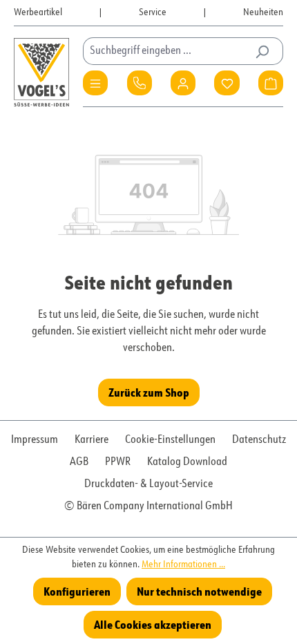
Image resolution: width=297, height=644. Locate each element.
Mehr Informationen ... (183, 564)
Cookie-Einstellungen (170, 440)
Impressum (34, 440)
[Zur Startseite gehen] (41, 72)
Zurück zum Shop (148, 392)
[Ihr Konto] (183, 82)
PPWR (118, 462)
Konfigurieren (77, 591)
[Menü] (95, 82)
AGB (79, 462)
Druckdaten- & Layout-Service (148, 484)
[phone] (139, 82)
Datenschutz (259, 440)
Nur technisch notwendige (199, 591)
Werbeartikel (38, 12)
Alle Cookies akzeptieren (152, 624)
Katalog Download (187, 462)
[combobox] (167, 51)
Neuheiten (263, 12)
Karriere (91, 440)
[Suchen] (262, 51)
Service (152, 12)
